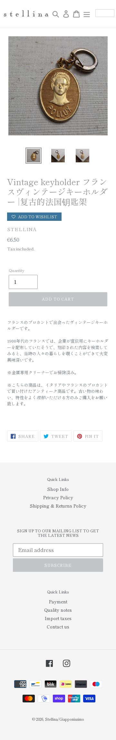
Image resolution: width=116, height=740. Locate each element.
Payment (58, 601)
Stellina (22, 229)
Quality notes (58, 610)
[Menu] (87, 14)
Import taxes (58, 618)
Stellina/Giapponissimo (64, 719)
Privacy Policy (58, 497)
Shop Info (58, 489)
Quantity (16, 270)
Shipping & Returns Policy (58, 505)
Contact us (58, 626)
